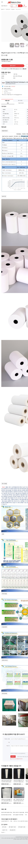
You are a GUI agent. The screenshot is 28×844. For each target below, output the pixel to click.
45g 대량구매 (12, 830)
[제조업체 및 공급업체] (14, 2)
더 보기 (2, 832)
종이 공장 (4, 826)
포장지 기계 (4, 830)
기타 (26, 814)
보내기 (13, 756)
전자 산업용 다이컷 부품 (18, 814)
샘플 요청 (24, 68)
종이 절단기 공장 (12, 826)
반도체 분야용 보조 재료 (6, 814)
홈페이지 (2, 9)
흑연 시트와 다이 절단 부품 (18, 812)
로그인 (17, 94)
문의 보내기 (13, 65)
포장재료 (12, 9)
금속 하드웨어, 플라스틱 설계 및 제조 (7, 812)
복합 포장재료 (18, 9)
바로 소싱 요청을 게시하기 (16, 758)
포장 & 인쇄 (8, 9)
